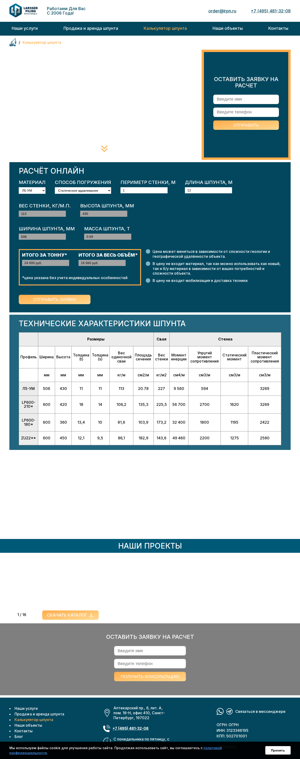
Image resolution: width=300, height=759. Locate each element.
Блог (19, 736)
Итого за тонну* (44, 255)
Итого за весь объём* (108, 255)
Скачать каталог (67, 615)
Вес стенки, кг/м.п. (45, 205)
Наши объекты (28, 725)
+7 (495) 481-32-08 (271, 11)
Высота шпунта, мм (107, 205)
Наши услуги (26, 708)
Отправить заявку (54, 299)
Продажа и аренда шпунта (39, 714)
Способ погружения (83, 182)
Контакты (24, 731)
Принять (278, 750)
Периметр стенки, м (148, 182)
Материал (32, 182)
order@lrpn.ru (222, 11)
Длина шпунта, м (208, 182)
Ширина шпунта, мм (47, 228)
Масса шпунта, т (107, 228)
